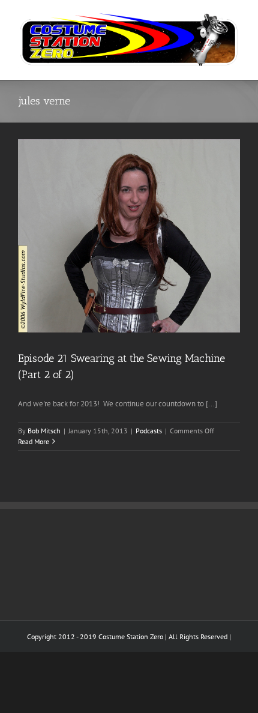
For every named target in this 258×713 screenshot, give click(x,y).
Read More (33, 441)
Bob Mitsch (44, 430)
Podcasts (149, 430)
